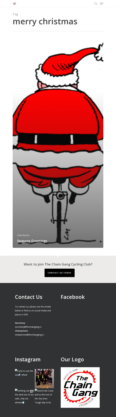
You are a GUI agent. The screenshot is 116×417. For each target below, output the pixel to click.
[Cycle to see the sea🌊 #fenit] (24, 378)
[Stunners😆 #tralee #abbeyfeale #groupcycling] (44, 378)
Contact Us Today (59, 273)
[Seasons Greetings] (58, 143)
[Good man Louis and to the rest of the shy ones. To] (44, 398)
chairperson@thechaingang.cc (29, 334)
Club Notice (23, 235)
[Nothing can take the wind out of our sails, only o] (24, 398)
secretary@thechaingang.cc (28, 326)
